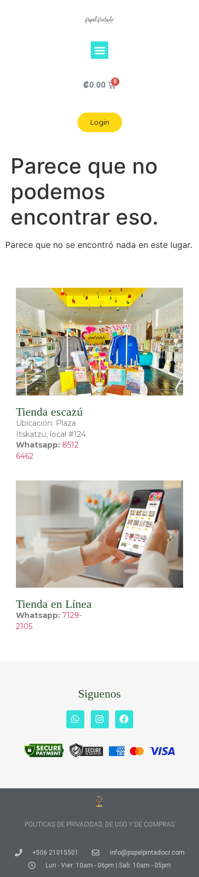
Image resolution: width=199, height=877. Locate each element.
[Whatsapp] (75, 719)
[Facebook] (124, 719)
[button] (99, 50)
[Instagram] (100, 719)
